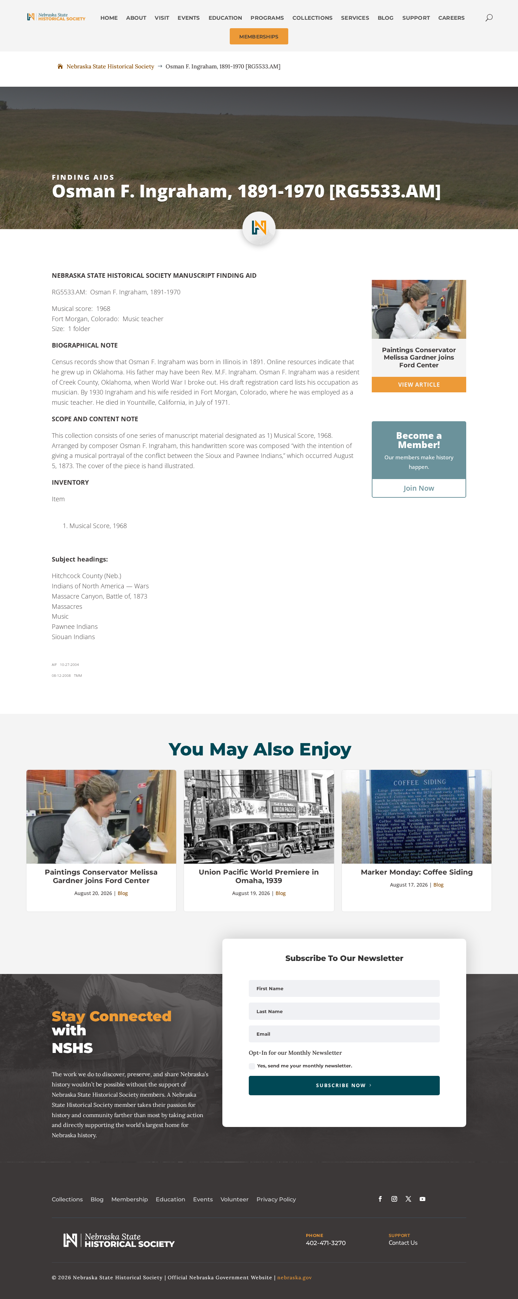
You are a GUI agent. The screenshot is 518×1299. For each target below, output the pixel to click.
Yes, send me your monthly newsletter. (304, 1065)
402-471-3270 (326, 1242)
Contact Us (403, 1243)
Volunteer (235, 1199)
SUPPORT (399, 1235)
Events (203, 1199)
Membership (129, 1199)
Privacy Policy (276, 1199)
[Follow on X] (408, 1199)
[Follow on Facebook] (380, 1199)
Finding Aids (83, 177)
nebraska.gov (294, 1277)
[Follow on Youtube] (422, 1199)
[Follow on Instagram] (394, 1199)
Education (170, 1199)
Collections (67, 1199)
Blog (123, 893)
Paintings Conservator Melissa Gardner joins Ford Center (419, 357)
